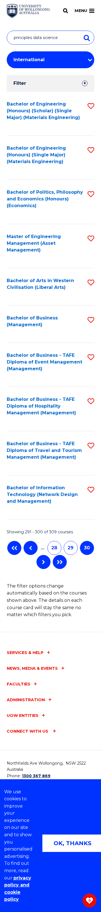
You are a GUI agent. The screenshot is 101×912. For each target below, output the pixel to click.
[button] (91, 106)
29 (71, 547)
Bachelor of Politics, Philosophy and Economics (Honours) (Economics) (45, 198)
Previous (31, 548)
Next (43, 562)
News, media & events (32, 668)
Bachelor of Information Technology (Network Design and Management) (42, 494)
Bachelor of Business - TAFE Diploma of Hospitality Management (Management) (41, 406)
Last (60, 562)
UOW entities (22, 715)
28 (54, 547)
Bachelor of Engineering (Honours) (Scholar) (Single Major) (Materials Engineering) (43, 110)
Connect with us (28, 731)
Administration (26, 699)
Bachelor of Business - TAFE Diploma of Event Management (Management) (44, 362)
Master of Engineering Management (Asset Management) (34, 243)
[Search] (65, 10)
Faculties (18, 684)
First (14, 548)
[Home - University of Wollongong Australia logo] (28, 11)
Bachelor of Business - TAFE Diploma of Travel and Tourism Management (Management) (44, 450)
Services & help (25, 652)
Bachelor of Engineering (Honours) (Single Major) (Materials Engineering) (36, 154)
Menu (81, 10)
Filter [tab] (19, 83)
